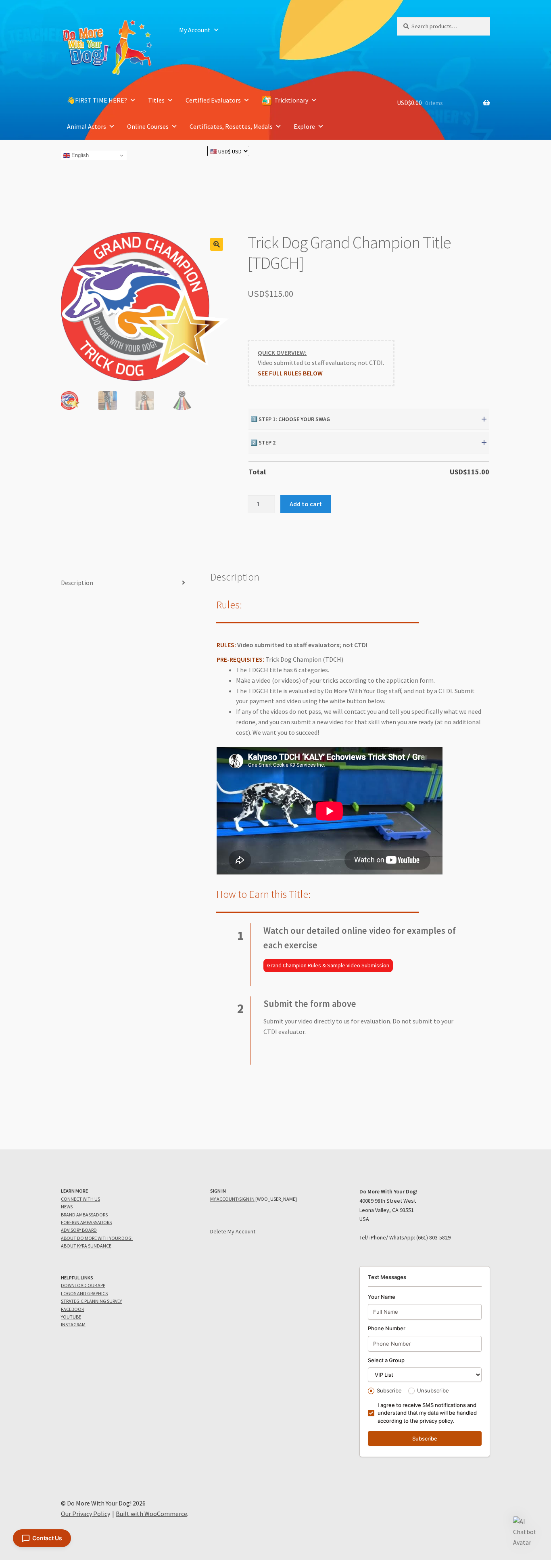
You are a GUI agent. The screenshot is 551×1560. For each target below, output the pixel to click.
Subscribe (389, 1390)
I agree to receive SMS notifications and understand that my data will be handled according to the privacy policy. (427, 1413)
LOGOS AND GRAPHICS (84, 1293)
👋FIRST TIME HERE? (97, 100)
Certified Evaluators (213, 100)
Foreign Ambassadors (86, 1222)
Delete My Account (232, 1231)
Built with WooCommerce (151, 1514)
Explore (304, 126)
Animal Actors (86, 126)
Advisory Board (79, 1230)
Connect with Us (80, 1199)
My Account (195, 30)
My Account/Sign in (232, 1199)
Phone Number (386, 1328)
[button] (216, 244)
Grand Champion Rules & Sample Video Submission (328, 965)
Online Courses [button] (148, 126)
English (79, 155)
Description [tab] (77, 583)
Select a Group (386, 1360)
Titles (156, 100)
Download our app (83, 1285)
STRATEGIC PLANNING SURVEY (91, 1301)
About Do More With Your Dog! (97, 1238)
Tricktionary (291, 100)
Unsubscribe (433, 1390)
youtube (71, 1317)
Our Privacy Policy (85, 1514)
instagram (73, 1324)
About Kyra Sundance (86, 1246)
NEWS (67, 1207)
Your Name (381, 1297)
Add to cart (306, 504)
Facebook (72, 1309)
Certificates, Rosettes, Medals (231, 126)
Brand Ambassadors (84, 1215)
